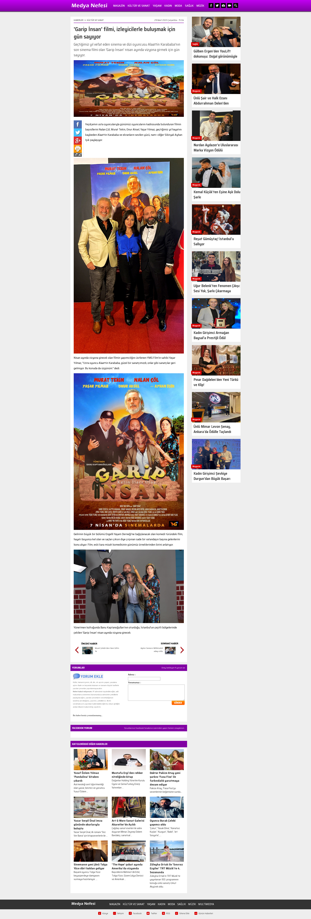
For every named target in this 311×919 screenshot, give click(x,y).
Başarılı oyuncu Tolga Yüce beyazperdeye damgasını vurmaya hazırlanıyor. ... (87, 875)
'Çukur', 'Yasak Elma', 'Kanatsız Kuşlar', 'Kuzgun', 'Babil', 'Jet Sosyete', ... (165, 831)
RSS (168, 913)
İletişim (120, 913)
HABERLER (78, 20)
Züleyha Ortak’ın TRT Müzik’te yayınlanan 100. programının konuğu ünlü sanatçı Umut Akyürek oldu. (165, 881)
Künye (105, 913)
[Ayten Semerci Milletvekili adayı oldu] (170, 654)
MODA (178, 5)
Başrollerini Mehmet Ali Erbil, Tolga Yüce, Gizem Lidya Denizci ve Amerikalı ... (127, 875)
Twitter (154, 913)
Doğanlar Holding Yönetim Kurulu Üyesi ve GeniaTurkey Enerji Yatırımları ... (128, 784)
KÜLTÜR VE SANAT (139, 5)
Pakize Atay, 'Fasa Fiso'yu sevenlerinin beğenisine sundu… (166, 790)
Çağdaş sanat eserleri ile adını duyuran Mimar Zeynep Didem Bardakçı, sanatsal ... (127, 831)
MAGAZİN (119, 5)
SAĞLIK (189, 5)
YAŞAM (157, 5)
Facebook (137, 913)
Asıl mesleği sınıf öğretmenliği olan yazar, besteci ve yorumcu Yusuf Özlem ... (89, 787)
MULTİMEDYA (206, 904)
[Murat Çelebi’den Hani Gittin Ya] (87, 654)
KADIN (168, 5)
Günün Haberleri (206, 913)
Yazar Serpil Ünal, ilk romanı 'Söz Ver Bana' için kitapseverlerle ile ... (91, 834)
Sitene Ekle (184, 913)
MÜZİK (200, 5)
